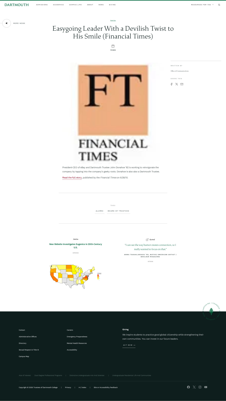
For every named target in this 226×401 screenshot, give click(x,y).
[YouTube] (205, 388)
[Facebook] (188, 388)
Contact (22, 330)
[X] (194, 388)
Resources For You (201, 5)
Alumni (100, 211)
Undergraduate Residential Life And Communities (131, 375)
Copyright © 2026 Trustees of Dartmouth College (38, 387)
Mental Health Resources (77, 343)
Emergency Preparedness (77, 336)
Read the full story (72, 177)
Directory (22, 343)
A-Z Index (82, 387)
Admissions (42, 5)
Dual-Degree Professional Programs (48, 375)
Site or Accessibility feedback (106, 387)
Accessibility (72, 350)
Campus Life (75, 5)
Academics (58, 5)
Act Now (128, 345)
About (90, 5)
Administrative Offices (28, 336)
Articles (113, 21)
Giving (112, 5)
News (101, 5)
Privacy (68, 387)
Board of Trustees (118, 211)
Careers (70, 330)
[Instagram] (200, 388)
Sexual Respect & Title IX (29, 350)
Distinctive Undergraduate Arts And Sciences (87, 375)
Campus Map (24, 356)
